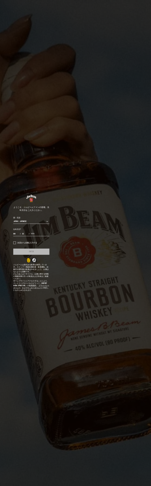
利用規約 (32, 285)
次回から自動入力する (27, 243)
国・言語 (16, 218)
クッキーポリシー (34, 288)
